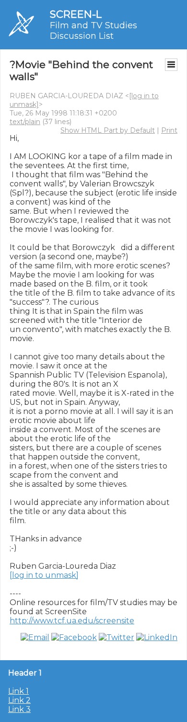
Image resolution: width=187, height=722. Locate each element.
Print (169, 130)
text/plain (25, 121)
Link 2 (19, 700)
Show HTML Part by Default (107, 130)
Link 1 (18, 691)
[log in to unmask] (44, 575)
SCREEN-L (76, 14)
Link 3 (19, 709)
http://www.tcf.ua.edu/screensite (72, 620)
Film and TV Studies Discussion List (93, 30)
